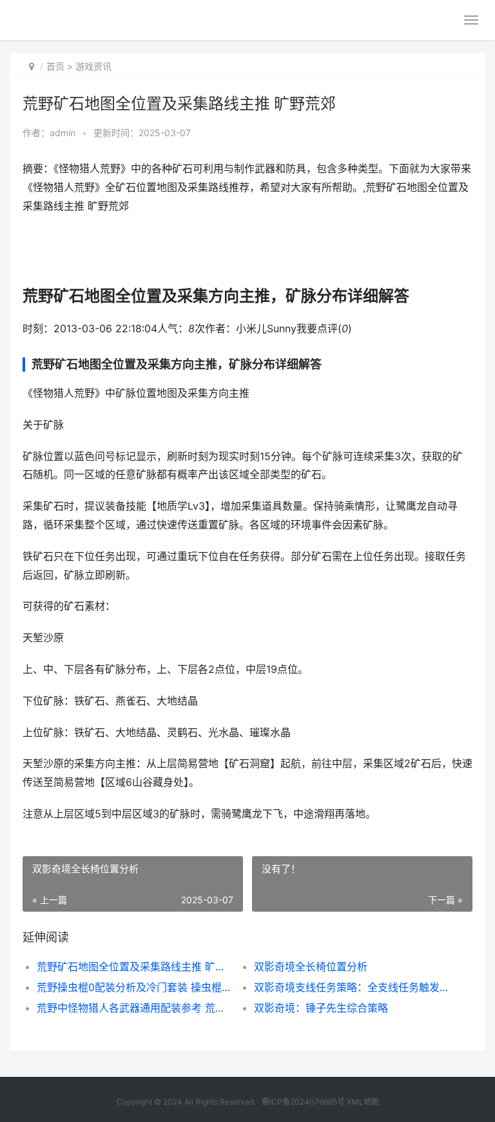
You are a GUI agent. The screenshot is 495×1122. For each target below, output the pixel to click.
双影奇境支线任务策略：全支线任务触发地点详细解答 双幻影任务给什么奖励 (352, 987)
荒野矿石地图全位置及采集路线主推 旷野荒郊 (135, 966)
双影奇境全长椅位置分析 (310, 966)
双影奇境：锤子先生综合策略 (321, 1007)
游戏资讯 (93, 66)
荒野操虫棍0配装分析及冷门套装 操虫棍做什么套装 (135, 987)
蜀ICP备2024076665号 (303, 1102)
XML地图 (363, 1102)
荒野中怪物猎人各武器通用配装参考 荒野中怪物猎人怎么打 (135, 1007)
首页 (55, 66)
